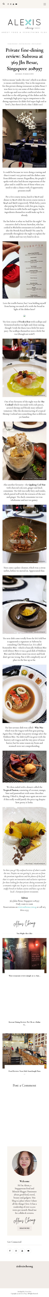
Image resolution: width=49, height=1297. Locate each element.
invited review (24, 44)
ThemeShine (28, 1291)
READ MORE (24, 1228)
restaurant (36, 44)
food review (13, 44)
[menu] (45, 4)
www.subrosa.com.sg (27, 907)
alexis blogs (24, 1293)
